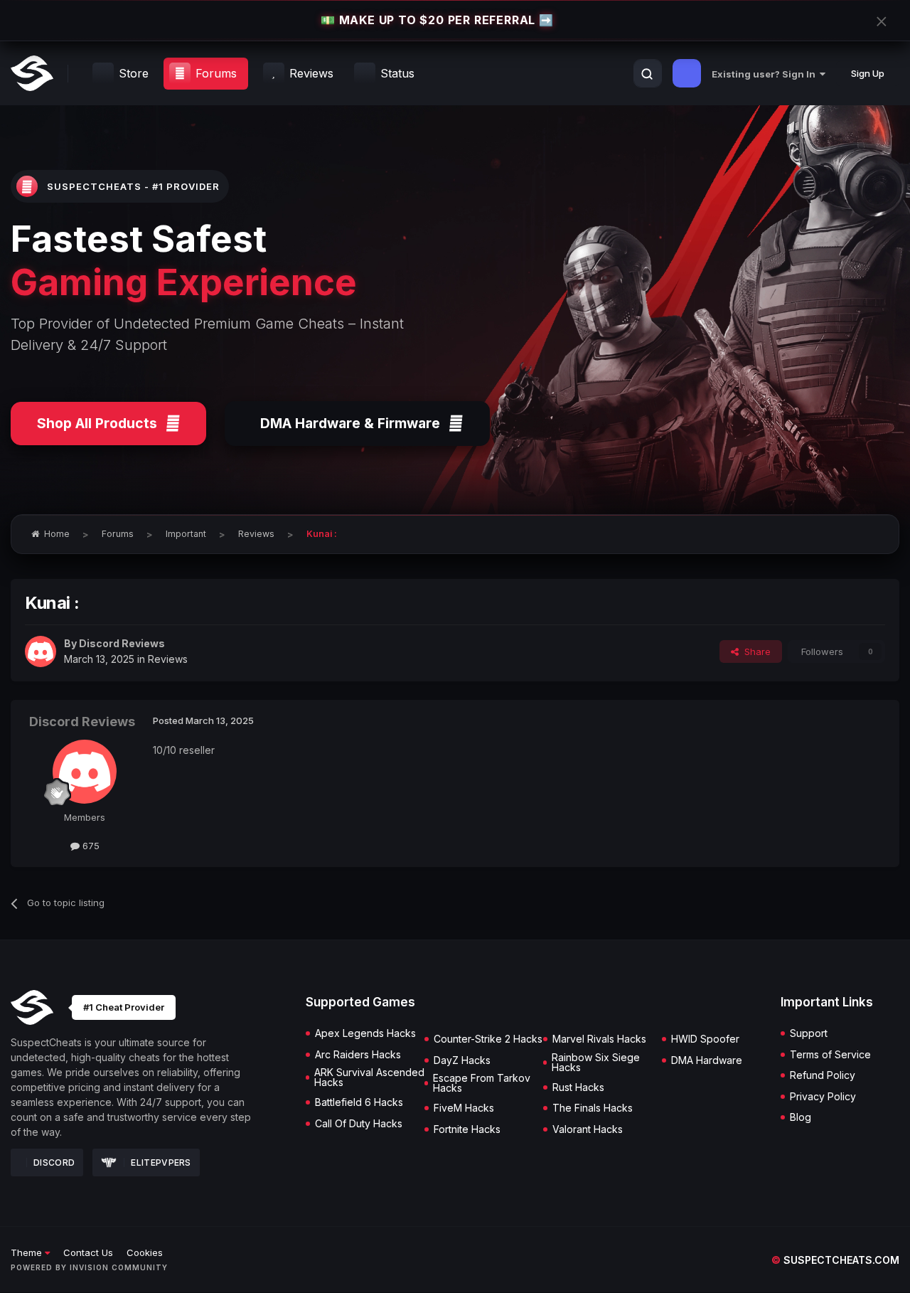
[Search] (647, 74)
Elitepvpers (161, 1162)
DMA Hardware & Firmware (350, 423)
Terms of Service (830, 1055)
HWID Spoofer (705, 1039)
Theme (28, 1252)
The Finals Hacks (592, 1108)
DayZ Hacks (462, 1060)
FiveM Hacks (464, 1108)
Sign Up (867, 73)
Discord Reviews (122, 643)
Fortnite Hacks (467, 1129)
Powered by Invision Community (89, 1267)
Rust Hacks (578, 1087)
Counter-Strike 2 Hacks (488, 1039)
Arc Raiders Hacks (358, 1055)
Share (755, 651)
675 (90, 845)
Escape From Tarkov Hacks (481, 1083)
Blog (800, 1117)
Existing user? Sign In (766, 74)
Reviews (168, 659)
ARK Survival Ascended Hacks (369, 1077)
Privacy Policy (823, 1097)
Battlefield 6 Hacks (359, 1102)
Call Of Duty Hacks (358, 1124)
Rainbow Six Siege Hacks (596, 1063)
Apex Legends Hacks (365, 1033)
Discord (54, 1162)
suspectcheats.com (835, 1260)
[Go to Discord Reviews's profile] (40, 651)
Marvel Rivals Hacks (599, 1039)
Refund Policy (822, 1075)
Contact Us (88, 1252)
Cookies (145, 1252)
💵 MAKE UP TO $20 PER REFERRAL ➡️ (437, 20)
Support (809, 1033)
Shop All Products (97, 423)
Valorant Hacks (587, 1129)
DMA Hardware (706, 1060)
